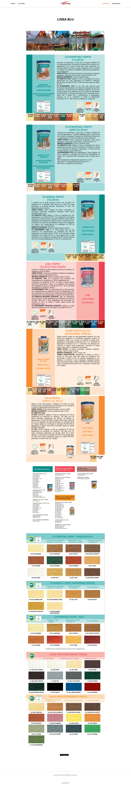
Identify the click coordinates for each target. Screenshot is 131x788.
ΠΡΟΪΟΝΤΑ (105, 3)
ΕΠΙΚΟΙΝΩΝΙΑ (116, 3)
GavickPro (74, 775)
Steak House (65, 3)
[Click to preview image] (65, 41)
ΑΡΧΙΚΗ (13, 3)
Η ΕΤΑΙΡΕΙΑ (21, 3)
